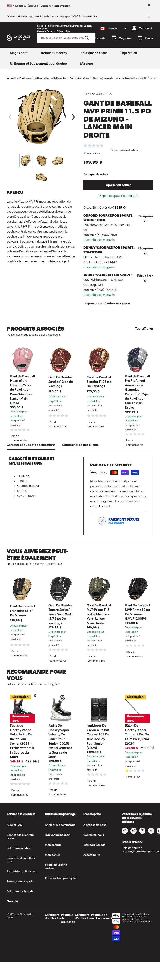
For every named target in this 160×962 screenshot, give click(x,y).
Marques (86, 63)
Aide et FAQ (14, 825)
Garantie (12, 901)
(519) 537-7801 (107, 235)
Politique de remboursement (101, 916)
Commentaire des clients (80, 445)
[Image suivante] (73, 117)
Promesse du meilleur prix (21, 859)
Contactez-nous (93, 834)
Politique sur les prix (20, 891)
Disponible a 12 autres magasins (106, 303)
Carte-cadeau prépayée (60, 878)
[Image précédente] (10, 117)
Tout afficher (144, 328)
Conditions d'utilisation (53, 916)
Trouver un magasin (57, 834)
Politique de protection (68, 918)
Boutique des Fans (93, 53)
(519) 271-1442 (106, 262)
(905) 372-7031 (107, 290)
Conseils (99, 38)
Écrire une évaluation (124, 150)
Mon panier (52, 854)
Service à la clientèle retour (20, 836)
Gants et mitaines (79, 78)
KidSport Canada (94, 844)
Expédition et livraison (21, 871)
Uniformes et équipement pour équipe (38, 63)
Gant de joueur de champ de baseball (114, 78)
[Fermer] (149, 5)
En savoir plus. (90, 16)
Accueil (11, 78)
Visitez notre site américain (55, 5)
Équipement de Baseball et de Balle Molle (42, 78)
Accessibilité (91, 854)
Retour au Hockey (54, 53)
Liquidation (129, 53)
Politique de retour (95, 174)
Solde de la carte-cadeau (56, 866)
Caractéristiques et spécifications (31, 445)
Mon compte (53, 844)
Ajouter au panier (118, 185)
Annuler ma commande (60, 825)
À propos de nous (94, 825)
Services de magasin (20, 881)
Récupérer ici (145, 218)
